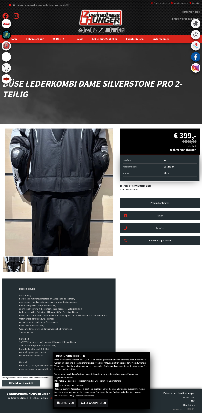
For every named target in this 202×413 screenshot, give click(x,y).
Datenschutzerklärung (68, 369)
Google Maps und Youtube (71, 385)
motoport (6, 79)
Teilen (160, 215)
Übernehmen (65, 403)
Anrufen (160, 228)
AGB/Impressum (181, 3)
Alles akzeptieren (93, 403)
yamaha (6, 46)
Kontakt (195, 3)
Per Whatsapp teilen (160, 240)
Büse (166, 173)
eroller (6, 57)
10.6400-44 (169, 166)
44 (165, 160)
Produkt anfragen (159, 202)
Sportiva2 (6, 34)
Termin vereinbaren (161, 3)
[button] (35, 39)
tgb (6, 23)
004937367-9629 (191, 11)
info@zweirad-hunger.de (186, 18)
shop (6, 68)
